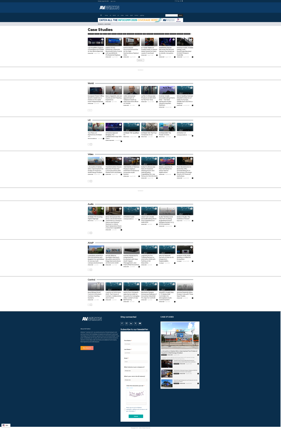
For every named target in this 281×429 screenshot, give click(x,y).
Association (114, 33)
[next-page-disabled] (91, 110)
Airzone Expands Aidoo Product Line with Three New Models (185, 294)
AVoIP (144, 33)
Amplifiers (97, 33)
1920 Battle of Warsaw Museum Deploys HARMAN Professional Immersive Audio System (131, 170)
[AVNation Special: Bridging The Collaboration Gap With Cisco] (114, 127)
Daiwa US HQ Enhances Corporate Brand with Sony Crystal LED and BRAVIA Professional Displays (114, 51)
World (91, 83)
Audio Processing (130, 33)
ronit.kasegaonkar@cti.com (128, 218)
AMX (101, 33)
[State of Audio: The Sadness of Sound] (185, 211)
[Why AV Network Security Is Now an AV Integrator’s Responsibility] (167, 250)
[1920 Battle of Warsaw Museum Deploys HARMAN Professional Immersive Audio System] (131, 161)
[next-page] (91, 144)
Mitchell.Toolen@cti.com (92, 138)
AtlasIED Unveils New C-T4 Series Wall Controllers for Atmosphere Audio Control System (166, 296)
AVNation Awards (138, 33)
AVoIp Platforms (150, 33)
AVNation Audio (128, 217)
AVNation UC (181, 133)
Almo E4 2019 (90, 33)
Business (167, 33)
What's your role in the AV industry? (134, 376)
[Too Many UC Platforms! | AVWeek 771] (96, 127)
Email (125, 358)
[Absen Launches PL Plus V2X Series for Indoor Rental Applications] (167, 161)
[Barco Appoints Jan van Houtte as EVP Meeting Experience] (114, 90)
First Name (127, 340)
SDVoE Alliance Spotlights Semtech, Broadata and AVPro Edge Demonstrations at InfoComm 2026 (113, 259)
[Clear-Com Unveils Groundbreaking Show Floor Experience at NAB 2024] (149, 211)
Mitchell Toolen (126, 136)
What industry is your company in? (134, 367)
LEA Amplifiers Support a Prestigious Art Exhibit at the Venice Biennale (96, 49)
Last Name (127, 349)
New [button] (128, 388)
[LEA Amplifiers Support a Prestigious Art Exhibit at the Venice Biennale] (96, 42)
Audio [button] (131, 388)
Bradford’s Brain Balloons (159, 33)
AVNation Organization (110, 140)
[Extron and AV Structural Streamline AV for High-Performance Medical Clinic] (131, 42)
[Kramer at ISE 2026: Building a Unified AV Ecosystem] (185, 250)
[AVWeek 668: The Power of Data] (167, 127)
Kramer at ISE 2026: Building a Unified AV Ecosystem (184, 257)
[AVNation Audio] (131, 211)
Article (109, 33)
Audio (124, 33)
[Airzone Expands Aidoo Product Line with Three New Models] (185, 286)
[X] (180, 1)
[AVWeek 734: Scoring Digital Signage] (96, 211)
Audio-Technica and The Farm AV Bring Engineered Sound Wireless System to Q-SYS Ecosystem (166, 220)
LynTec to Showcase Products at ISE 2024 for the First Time (148, 98)
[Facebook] (175, 1)
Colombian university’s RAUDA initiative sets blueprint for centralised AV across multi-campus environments (96, 259)
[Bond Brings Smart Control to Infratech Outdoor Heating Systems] (96, 286)
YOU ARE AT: (100, 24)
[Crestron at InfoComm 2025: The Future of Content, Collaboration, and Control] (114, 286)
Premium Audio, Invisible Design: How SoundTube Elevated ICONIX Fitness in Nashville (185, 51)
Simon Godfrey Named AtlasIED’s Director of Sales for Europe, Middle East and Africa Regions (185, 99)
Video (90, 154)
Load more (140, 60)
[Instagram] (177, 1)
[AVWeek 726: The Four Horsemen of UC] (149, 127)
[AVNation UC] (185, 127)
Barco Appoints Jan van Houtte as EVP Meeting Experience (114, 98)
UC (89, 120)
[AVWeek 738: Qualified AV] (131, 127)
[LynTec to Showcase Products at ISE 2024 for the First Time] (149, 90)
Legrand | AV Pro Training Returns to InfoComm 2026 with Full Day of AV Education (148, 259)
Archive (105, 33)
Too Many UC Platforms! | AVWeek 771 (95, 134)
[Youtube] (182, 1)
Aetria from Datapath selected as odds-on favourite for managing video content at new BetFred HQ (131, 296)
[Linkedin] (179, 1)
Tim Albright (179, 261)
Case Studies (176, 363)
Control (91, 280)
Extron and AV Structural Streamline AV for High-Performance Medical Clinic (130, 51)
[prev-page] (89, 110)
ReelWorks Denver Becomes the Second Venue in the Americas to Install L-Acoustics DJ (166, 51)
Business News (173, 33)
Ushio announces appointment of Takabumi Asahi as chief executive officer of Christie (130, 99)
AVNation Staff (90, 53)
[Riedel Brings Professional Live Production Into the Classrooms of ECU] (166, 383)
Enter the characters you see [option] (135, 385)
